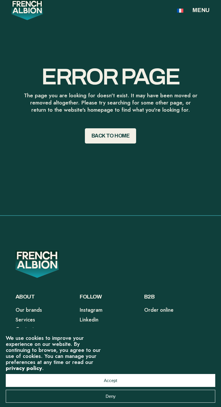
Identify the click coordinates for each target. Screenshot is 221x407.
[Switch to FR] (180, 10)
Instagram (91, 310)
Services (25, 319)
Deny (111, 396)
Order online (159, 310)
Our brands (29, 310)
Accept (110, 380)
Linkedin (89, 319)
